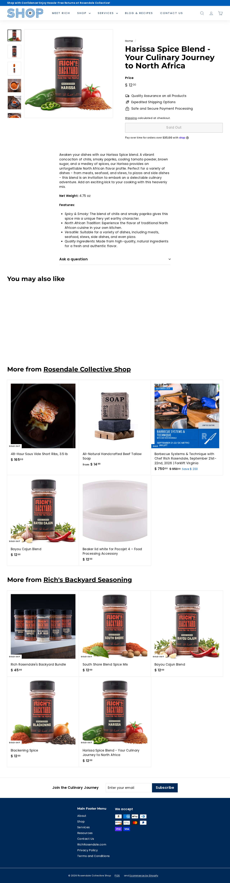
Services (106, 13)
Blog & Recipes (139, 13)
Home (129, 41)
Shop (82, 13)
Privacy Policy (87, 850)
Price (129, 78)
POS (117, 875)
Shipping (131, 118)
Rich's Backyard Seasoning (87, 580)
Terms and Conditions (93, 856)
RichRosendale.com (91, 844)
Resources (85, 833)
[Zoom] (68, 73)
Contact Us (171, 13)
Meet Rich (61, 13)
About (81, 816)
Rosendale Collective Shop (87, 369)
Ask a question (73, 259)
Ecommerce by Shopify (144, 875)
